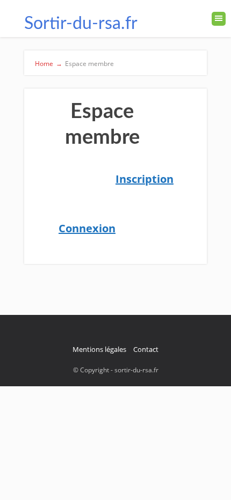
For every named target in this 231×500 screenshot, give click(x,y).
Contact (145, 349)
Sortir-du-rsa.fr (81, 23)
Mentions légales (99, 349)
